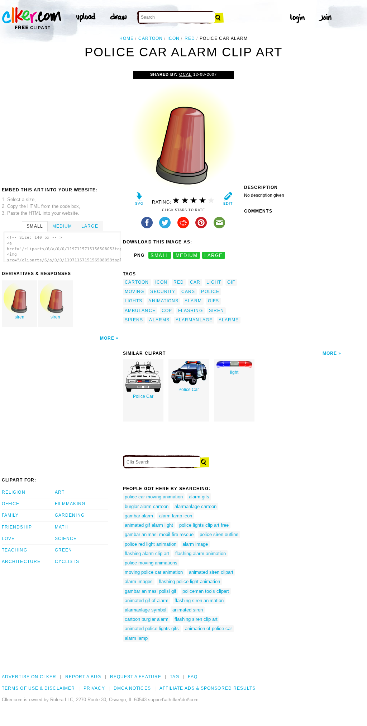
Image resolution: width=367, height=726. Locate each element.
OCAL (185, 74)
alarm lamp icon (175, 515)
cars (188, 291)
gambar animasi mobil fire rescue (159, 534)
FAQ (192, 676)
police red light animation (150, 544)
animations (163, 300)
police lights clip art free (204, 525)
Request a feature (135, 676)
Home (126, 38)
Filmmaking (70, 503)
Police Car (143, 396)
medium (187, 255)
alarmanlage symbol (145, 610)
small (159, 255)
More (107, 338)
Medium (62, 226)
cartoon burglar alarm (146, 619)
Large (89, 226)
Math (61, 527)
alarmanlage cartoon (195, 506)
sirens (134, 319)
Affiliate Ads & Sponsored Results (207, 688)
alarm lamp (136, 638)
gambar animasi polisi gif (150, 591)
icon (173, 38)
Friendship (17, 527)
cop (167, 310)
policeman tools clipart (205, 591)
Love (8, 538)
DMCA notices (132, 688)
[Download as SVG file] (139, 200)
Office (10, 503)
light (213, 282)
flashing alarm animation (200, 553)
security (162, 291)
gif (231, 282)
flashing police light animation (189, 581)
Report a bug (83, 676)
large (213, 255)
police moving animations (151, 563)
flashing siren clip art (196, 619)
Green (63, 550)
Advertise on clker (29, 676)
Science (66, 538)
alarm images (139, 581)
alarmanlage (194, 319)
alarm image (195, 544)
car (195, 282)
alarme (229, 319)
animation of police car (208, 628)
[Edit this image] (228, 200)
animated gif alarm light (149, 525)
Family (10, 515)
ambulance (140, 310)
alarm (193, 300)
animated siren (187, 610)
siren (19, 317)
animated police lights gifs (152, 628)
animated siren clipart (211, 572)
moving (134, 291)
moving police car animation (154, 572)
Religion (13, 492)
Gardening (70, 515)
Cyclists (67, 561)
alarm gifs (199, 496)
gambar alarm (139, 515)
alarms (159, 319)
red (190, 38)
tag (174, 676)
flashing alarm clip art (147, 553)
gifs (213, 300)
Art (60, 492)
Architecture (21, 561)
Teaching (14, 550)
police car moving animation (154, 496)
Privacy (94, 688)
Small (35, 226)
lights (133, 300)
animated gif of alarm (146, 600)
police (210, 291)
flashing (190, 310)
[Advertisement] (62, 124)
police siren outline (219, 534)
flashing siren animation (199, 600)
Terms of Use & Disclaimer (38, 688)
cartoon (150, 38)
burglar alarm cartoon (146, 506)
